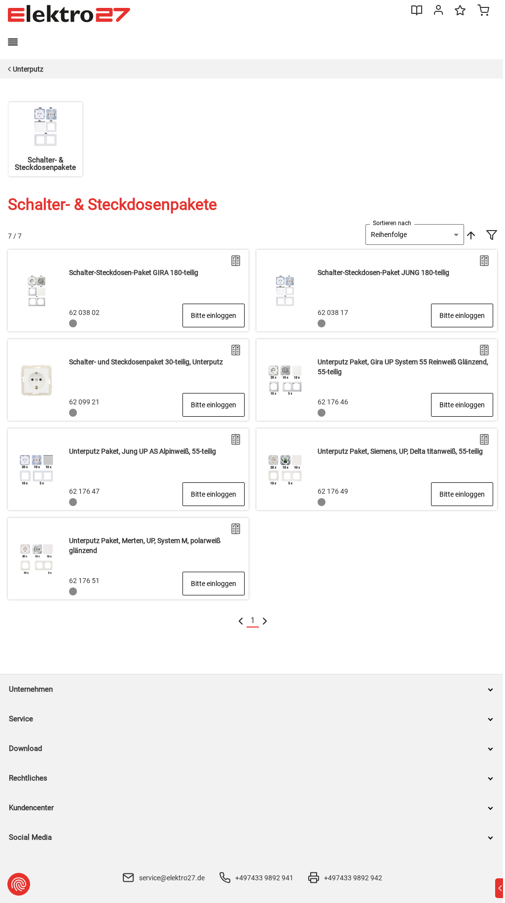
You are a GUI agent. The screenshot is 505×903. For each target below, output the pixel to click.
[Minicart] (483, 11)
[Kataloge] (416, 14)
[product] (128, 290)
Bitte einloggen (213, 315)
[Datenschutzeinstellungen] (18, 884)
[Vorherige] (241, 621)
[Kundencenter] (438, 12)
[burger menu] (13, 42)
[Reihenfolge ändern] (470, 234)
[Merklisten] (460, 15)
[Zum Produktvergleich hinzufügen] (236, 261)
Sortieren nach (392, 223)
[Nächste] (265, 621)
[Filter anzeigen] (491, 236)
